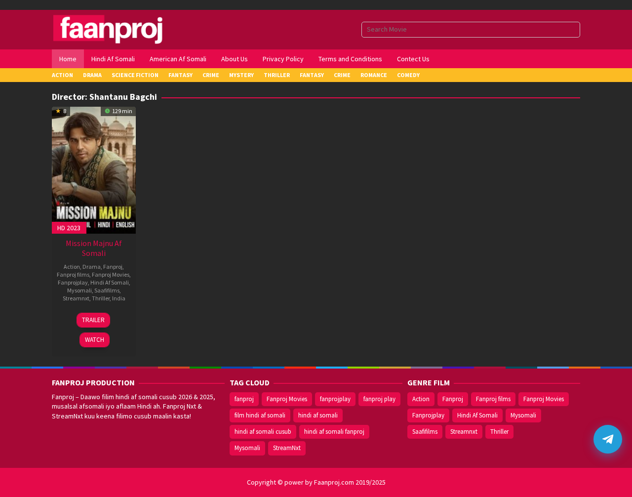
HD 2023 (68, 227)
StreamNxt (287, 448)
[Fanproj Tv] (122, 28)
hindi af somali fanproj (334, 431)
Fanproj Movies (110, 274)
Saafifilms (106, 290)
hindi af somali (318, 415)
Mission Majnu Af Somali (94, 248)
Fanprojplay (73, 282)
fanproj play (379, 399)
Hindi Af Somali (109, 282)
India (118, 298)
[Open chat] (607, 439)
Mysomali (79, 290)
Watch (94, 339)
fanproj (244, 399)
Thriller (101, 298)
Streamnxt (76, 298)
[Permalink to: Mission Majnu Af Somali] (93, 169)
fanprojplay (335, 399)
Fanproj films (73, 274)
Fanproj (112, 266)
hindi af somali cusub (263, 431)
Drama (91, 266)
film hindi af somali (260, 415)
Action (72, 266)
